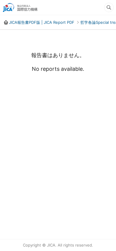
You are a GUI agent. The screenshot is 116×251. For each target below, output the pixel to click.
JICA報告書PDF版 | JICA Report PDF (41, 22)
